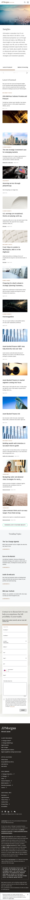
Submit (23, 710)
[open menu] (28, 2)
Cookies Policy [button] (4, 802)
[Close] (27, 894)
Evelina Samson (11, 456)
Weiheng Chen (5, 162)
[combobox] (15, 647)
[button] (5, 670)
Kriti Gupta (4, 226)
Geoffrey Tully (5, 456)
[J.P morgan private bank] (7, 2)
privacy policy (12, 706)
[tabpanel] (15, 302)
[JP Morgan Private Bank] (8, 731)
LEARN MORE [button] (4, 821)
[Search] (25, 2)
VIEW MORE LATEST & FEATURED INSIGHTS (15, 524)
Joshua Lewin (10, 162)
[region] (15, 896)
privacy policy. (11, 898)
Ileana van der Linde (6, 489)
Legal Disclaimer (11, 859)
